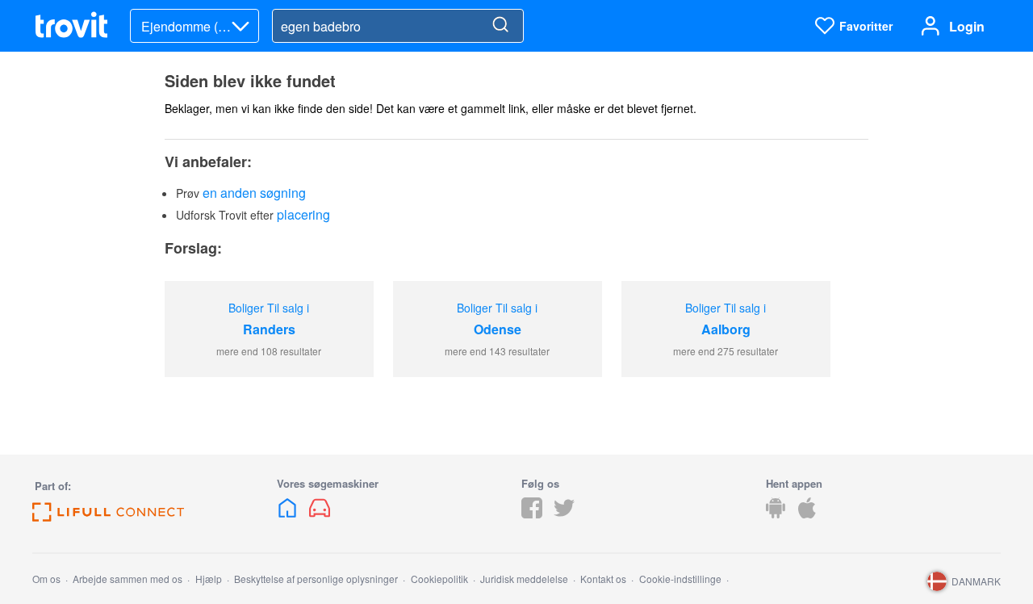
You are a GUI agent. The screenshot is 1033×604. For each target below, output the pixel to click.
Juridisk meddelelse (524, 578)
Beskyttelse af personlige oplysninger (316, 578)
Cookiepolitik (439, 578)
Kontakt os (603, 578)
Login (967, 26)
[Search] (500, 26)
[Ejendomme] (289, 513)
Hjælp (208, 578)
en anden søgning (254, 192)
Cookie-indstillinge (680, 578)
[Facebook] (531, 513)
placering (303, 214)
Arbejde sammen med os (127, 578)
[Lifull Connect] (108, 516)
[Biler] (319, 513)
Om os (46, 578)
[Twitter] (564, 513)
